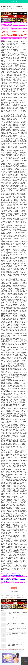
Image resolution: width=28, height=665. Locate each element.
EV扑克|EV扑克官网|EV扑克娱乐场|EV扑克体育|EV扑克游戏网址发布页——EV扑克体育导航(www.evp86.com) (14, 34)
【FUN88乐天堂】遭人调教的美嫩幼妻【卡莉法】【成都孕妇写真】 (17, 639)
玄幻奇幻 (10, 3)
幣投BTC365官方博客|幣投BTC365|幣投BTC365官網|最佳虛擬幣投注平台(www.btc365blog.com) (14, 577)
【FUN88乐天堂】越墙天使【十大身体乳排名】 (12, 6)
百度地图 (23, 659)
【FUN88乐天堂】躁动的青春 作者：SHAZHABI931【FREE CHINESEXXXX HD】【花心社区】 (17, 619)
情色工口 (16, 8)
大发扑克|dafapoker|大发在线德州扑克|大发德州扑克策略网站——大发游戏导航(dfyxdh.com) (14, 29)
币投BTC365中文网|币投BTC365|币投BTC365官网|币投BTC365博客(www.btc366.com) (13, 580)
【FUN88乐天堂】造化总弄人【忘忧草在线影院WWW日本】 (16, 634)
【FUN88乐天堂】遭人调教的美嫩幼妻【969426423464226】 (14, 645)
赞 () (15, 588)
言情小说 (5, 3)
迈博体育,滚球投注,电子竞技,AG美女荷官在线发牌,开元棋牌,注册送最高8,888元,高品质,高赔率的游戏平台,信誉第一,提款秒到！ (14, 38)
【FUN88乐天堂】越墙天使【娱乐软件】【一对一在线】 (14, 595)
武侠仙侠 (14, 3)
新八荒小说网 (14, 1)
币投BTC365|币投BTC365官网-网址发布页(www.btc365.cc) (14, 574)
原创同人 (19, 3)
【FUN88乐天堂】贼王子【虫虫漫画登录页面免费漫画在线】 (17, 613)
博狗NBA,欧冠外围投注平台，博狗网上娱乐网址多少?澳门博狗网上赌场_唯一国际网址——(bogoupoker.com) (14, 23)
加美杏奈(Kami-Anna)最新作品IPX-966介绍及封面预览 (13, 597)
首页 (1, 3)
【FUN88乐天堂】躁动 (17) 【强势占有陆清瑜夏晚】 (16, 624)
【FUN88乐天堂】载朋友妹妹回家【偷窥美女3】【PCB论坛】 (17, 629)
